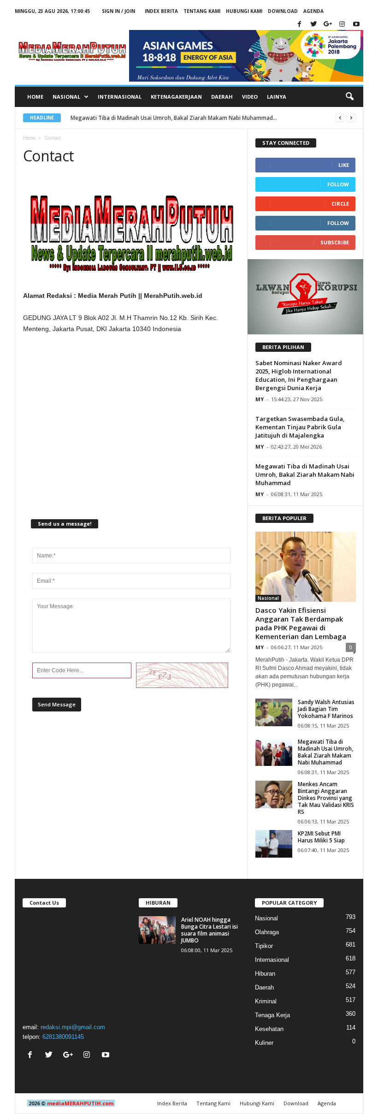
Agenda (313, 11)
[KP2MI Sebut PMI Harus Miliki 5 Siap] (273, 844)
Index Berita (161, 11)
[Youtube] (356, 24)
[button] (349, 97)
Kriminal (266, 1001)
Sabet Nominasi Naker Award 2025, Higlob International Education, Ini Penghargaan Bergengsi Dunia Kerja (298, 375)
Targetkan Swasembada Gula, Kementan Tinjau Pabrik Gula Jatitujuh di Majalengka (300, 427)
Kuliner (264, 1042)
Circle (340, 203)
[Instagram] (342, 24)
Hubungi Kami (244, 11)
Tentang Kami (201, 11)
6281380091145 (63, 1036)
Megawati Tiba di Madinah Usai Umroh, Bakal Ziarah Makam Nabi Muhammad (304, 474)
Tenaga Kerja (272, 1015)
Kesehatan (269, 1028)
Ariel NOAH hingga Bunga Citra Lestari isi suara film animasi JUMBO (209, 930)
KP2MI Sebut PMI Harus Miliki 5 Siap (321, 837)
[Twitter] (313, 24)
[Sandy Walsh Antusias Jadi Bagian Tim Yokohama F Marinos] (273, 712)
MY (259, 399)
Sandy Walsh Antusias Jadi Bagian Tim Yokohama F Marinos (326, 709)
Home (35, 96)
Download (283, 11)
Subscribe (334, 242)
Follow (338, 184)
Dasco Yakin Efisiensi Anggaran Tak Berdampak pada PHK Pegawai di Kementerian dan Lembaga (300, 623)
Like (343, 164)
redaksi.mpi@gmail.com (73, 1027)
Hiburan (265, 973)
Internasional (120, 96)
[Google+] (327, 24)
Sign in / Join (118, 11)
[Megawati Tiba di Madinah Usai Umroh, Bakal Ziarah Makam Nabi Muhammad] (273, 752)
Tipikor (264, 945)
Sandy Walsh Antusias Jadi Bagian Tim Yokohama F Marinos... (151, 118)
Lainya (276, 96)
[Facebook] (299, 24)
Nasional (268, 598)
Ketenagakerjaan (176, 96)
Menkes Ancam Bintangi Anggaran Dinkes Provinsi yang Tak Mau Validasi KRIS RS (326, 798)
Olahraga (267, 932)
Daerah (222, 96)
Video (250, 96)
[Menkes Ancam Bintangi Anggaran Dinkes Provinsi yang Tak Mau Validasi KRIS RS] (273, 794)
